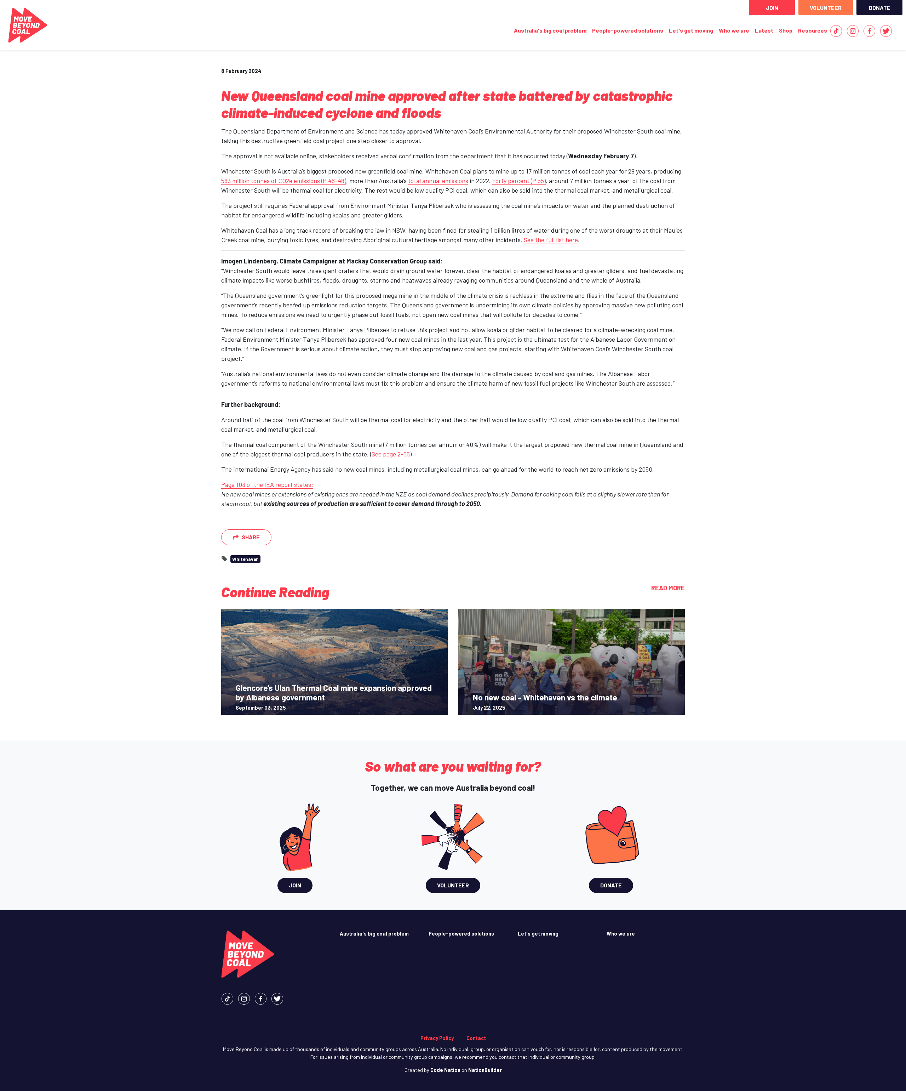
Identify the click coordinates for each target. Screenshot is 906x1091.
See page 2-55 (391, 454)
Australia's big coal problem (550, 30)
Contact (476, 1038)
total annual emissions (438, 180)
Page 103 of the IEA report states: (267, 484)
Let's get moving (691, 30)
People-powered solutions (627, 30)
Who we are (734, 30)
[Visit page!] (836, 30)
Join (772, 7)
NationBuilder (485, 1070)
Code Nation (445, 1070)
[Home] (27, 25)
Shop (785, 30)
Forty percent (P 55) (519, 180)
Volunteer (826, 7)
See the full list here (551, 240)
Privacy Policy (437, 1038)
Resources (812, 30)
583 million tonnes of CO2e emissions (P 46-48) (283, 180)
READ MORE (668, 588)
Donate (879, 7)
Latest (765, 30)
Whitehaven (245, 559)
